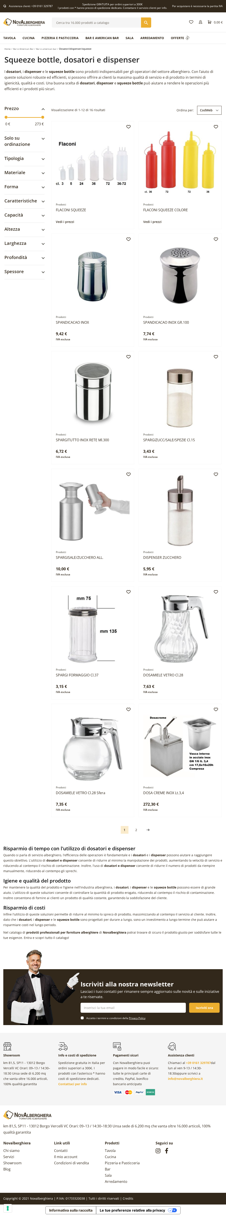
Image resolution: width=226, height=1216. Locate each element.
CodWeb (206, 110)
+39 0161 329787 (42, 6)
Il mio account (65, 1156)
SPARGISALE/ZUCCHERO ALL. (79, 557)
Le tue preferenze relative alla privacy (132, 1210)
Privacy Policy (137, 1018)
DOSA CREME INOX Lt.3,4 (163, 792)
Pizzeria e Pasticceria (122, 1163)
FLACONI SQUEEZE (71, 209)
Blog (7, 1169)
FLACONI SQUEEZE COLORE (165, 209)
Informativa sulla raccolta (70, 1210)
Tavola (110, 1150)
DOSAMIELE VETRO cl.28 (163, 675)
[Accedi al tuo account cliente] (200, 22)
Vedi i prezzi (65, 222)
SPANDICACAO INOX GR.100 (166, 322)
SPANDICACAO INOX (72, 322)
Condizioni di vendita (71, 1163)
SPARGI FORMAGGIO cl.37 (77, 675)
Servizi (8, 1156)
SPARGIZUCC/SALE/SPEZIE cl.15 (169, 440)
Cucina (110, 1156)
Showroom (12, 1163)
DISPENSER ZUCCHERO (162, 557)
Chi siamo (11, 1150)
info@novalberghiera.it (185, 1079)
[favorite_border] (128, 126)
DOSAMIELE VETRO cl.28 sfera (80, 792)
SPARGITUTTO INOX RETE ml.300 (82, 440)
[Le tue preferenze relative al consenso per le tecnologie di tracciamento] (8, 1208)
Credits (128, 1198)
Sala (108, 1175)
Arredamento (116, 1181)
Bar (108, 1169)
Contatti (61, 1150)
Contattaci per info (72, 1084)
